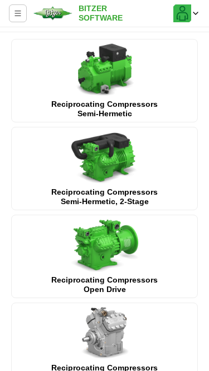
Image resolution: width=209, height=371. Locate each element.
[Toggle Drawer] (18, 13)
